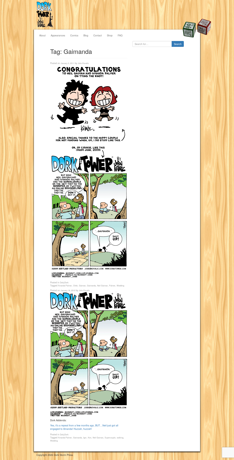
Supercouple (110, 437)
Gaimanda (91, 285)
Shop (110, 35)
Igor (85, 437)
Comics (74, 35)
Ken (89, 437)
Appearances (58, 35)
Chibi (75, 285)
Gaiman (82, 285)
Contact (97, 35)
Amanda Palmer (65, 285)
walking (120, 437)
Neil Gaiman (102, 285)
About (42, 35)
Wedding (120, 285)
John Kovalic (83, 63)
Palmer (112, 285)
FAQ (120, 35)
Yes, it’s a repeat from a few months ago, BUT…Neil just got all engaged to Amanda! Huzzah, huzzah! (84, 427)
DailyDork (64, 282)
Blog (85, 35)
